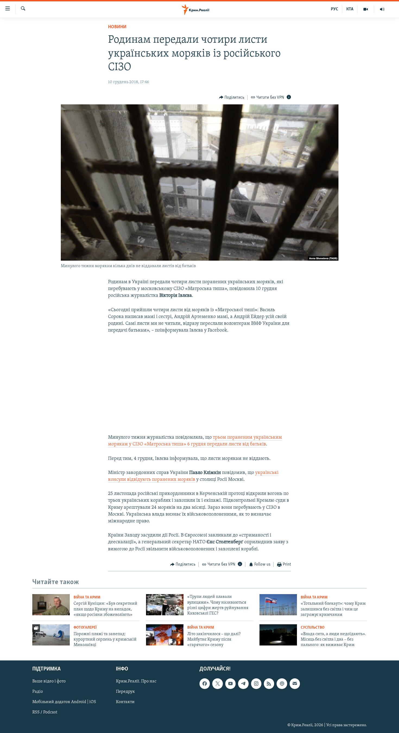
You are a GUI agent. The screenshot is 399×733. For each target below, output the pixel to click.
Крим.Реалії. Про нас (136, 681)
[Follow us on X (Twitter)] (217, 683)
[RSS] (269, 683)
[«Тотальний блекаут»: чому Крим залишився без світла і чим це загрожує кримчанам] (278, 604)
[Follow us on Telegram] (243, 683)
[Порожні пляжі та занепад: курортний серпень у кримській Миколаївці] (51, 634)
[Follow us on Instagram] (256, 683)
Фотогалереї (85, 628)
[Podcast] (282, 683)
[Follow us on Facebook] (204, 683)
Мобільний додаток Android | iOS (64, 702)
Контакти (125, 702)
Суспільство (312, 628)
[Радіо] (382, 9)
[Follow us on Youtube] (230, 683)
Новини (117, 27)
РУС (334, 9)
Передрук (125, 692)
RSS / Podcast (44, 712)
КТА (349, 9)
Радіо (37, 692)
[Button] (232, 97)
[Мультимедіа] (365, 9)
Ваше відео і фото (49, 681)
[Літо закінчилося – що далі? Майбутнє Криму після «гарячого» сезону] (164, 634)
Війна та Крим (87, 597)
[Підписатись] (295, 683)
